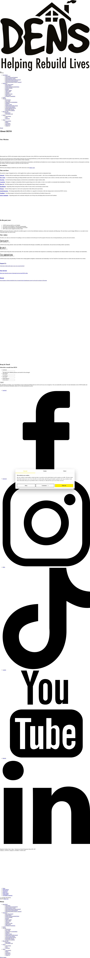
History (6, 122)
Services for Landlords (10, 110)
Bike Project (7, 112)
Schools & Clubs (8, 93)
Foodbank (7, 103)
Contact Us (7, 125)
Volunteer (7, 92)
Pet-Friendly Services (9, 109)
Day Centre (7, 101)
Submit (2, 382)
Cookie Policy (6, 894)
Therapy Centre (8, 104)
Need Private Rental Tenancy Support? (13, 82)
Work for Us (7, 124)
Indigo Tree (6, 898)
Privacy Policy (6, 893)
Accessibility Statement (7, 895)
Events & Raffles (8, 88)
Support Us (5, 83)
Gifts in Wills (8, 91)
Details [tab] (45, 471)
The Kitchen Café (9, 114)
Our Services (8, 99)
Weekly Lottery (8, 90)
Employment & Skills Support (11, 105)
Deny (26, 485)
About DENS (8, 121)
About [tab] (64, 471)
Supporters (7, 118)
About (4, 119)
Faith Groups (8, 95)
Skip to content (3, 957)
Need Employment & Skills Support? (13, 79)
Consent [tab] (25, 471)
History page (32, 167)
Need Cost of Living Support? (11, 80)
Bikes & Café (5, 111)
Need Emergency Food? (10, 78)
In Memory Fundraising (10, 96)
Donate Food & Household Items (12, 86)
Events (4, 97)
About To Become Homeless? (11, 77)
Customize (44, 485)
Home (4, 888)
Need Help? (5, 75)
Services (4, 98)
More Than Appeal (9, 84)
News (6, 117)
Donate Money (8, 85)
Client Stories (8, 116)
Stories (4, 115)
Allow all (64, 485)
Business (7, 89)
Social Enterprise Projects (10, 108)
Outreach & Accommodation (11, 102)
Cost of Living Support (10, 106)
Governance (7, 123)
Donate (1, 128)
